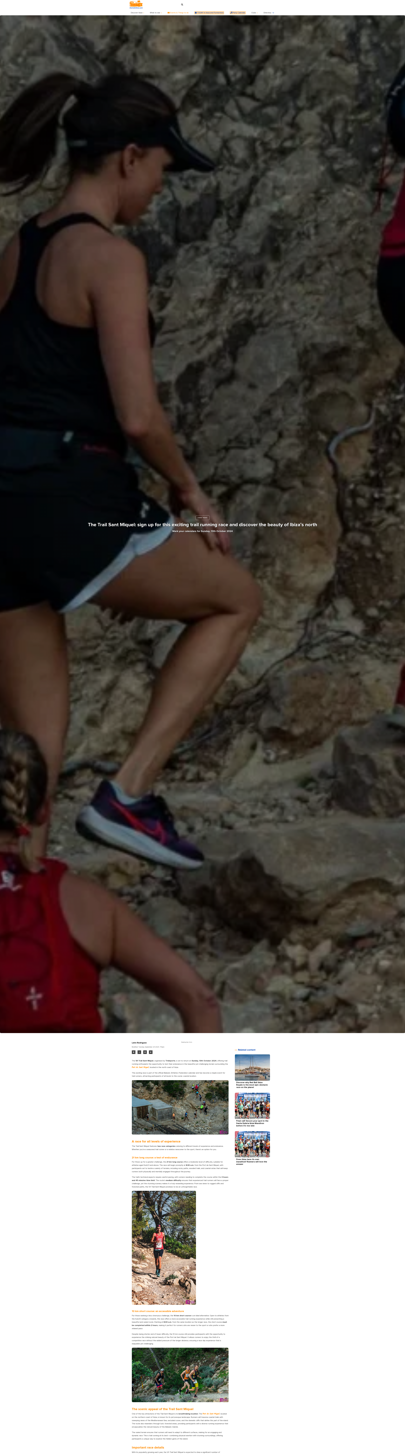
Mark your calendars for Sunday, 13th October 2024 (202, 531)
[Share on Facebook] (133, 1052)
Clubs (253, 13)
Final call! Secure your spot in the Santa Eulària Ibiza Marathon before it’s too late (252, 1123)
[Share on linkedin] (145, 1052)
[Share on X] (139, 1052)
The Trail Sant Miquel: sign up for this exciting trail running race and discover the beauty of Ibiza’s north (202, 524)
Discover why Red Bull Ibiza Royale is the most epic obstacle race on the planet (252, 1085)
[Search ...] (182, 5)
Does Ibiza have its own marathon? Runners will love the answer (251, 1161)
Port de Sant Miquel (140, 1067)
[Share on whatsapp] (151, 1052)
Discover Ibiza (136, 13)
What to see (155, 13)
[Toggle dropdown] (143, 13)
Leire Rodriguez (139, 1043)
